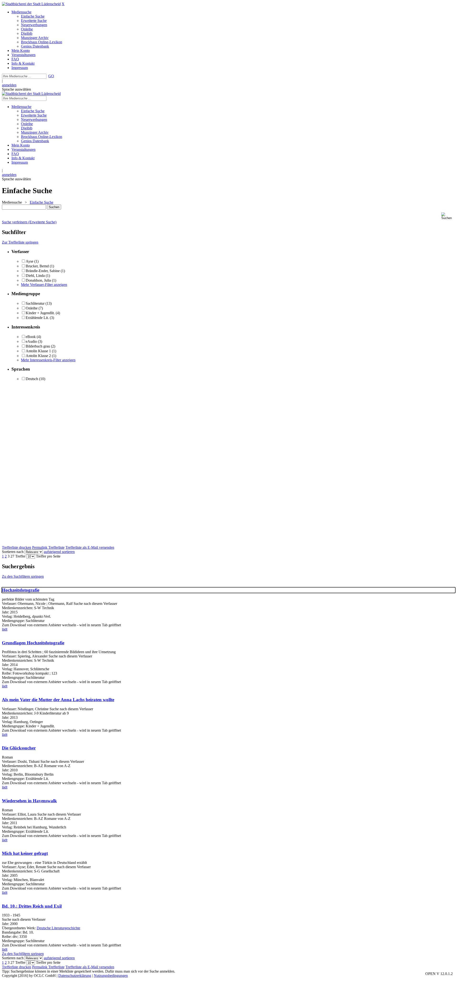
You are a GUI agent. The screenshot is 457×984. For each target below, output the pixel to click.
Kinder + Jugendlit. (40, 313)
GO (51, 76)
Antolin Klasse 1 (38, 351)
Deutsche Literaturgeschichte (58, 928)
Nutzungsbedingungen (111, 976)
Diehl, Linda (35, 276)
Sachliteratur (35, 303)
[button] (448, 216)
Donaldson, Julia (38, 280)
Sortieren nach (13, 552)
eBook (31, 337)
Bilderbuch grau (38, 346)
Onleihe (32, 308)
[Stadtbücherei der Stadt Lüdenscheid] (31, 4)
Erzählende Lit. (37, 318)
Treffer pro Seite (48, 556)
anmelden (9, 85)
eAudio (31, 341)
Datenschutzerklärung (74, 976)
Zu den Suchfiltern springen (23, 576)
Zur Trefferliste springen (20, 242)
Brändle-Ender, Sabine (43, 271)
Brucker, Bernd (38, 266)
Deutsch (32, 379)
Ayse (29, 261)
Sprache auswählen (16, 89)
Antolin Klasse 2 (38, 356)
